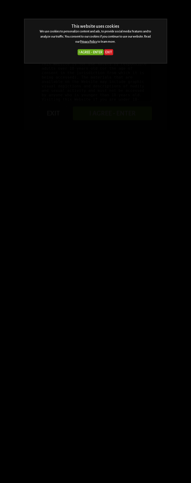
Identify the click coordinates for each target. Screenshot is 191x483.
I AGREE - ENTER (90, 52)
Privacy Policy (88, 41)
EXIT (108, 52)
